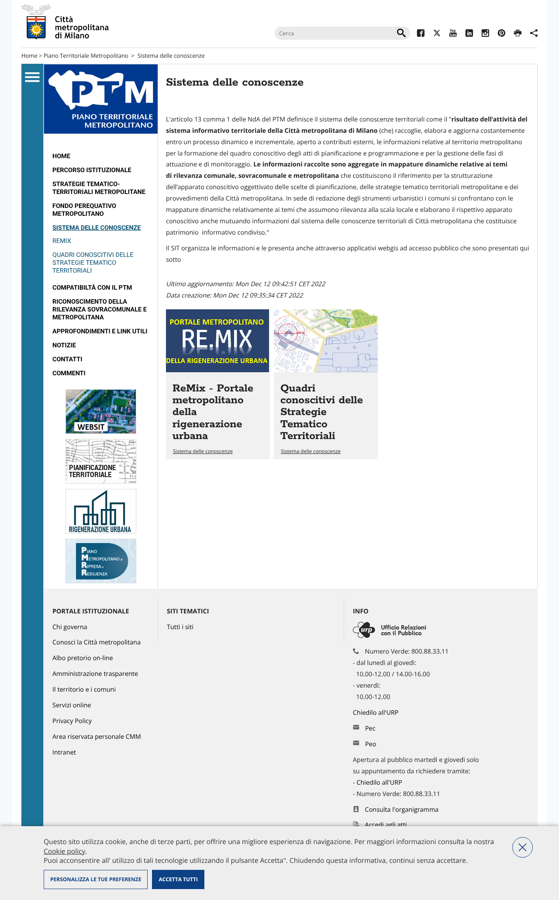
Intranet (64, 752)
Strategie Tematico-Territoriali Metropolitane (98, 188)
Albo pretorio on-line (82, 658)
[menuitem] (100, 156)
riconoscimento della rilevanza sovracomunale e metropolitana (99, 309)
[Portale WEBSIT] (101, 432)
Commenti (69, 373)
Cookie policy (64, 851)
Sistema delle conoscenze (171, 55)
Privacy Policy (72, 721)
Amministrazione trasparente (95, 674)
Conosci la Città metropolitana (96, 642)
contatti (67, 359)
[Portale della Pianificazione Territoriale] (101, 482)
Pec (370, 728)
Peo (370, 744)
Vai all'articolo (218, 384)
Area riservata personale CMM (96, 737)
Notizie (64, 345)
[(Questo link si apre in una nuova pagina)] (420, 34)
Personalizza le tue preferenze (95, 879)
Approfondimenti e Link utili (99, 331)
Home (29, 55)
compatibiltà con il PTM (92, 287)
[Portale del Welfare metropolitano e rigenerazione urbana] (101, 531)
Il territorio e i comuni (84, 689)
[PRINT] (517, 34)
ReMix (61, 241)
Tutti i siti (180, 627)
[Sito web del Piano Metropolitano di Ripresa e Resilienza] (101, 581)
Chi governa (69, 627)
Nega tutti (522, 847)
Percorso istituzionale (91, 170)
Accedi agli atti (386, 825)
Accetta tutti (178, 879)
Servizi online (71, 705)
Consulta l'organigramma (402, 810)
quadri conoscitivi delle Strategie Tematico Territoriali (93, 262)
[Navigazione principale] (32, 77)
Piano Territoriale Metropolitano (86, 55)
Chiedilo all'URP (376, 713)
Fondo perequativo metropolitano (84, 210)
